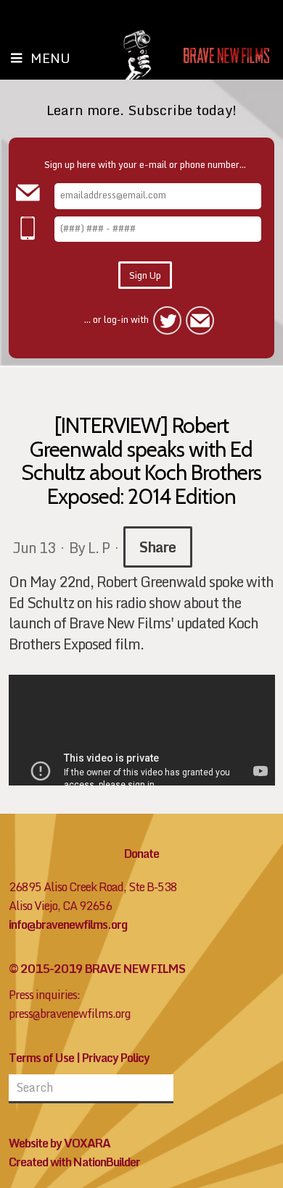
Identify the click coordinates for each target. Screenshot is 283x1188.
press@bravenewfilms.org (70, 1013)
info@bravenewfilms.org (68, 924)
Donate (141, 853)
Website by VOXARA (59, 1143)
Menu (50, 58)
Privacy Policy (115, 1057)
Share (157, 546)
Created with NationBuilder (74, 1162)
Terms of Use (41, 1057)
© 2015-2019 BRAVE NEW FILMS (97, 968)
